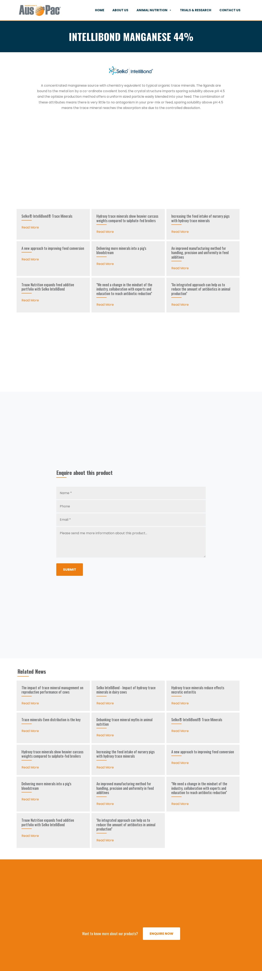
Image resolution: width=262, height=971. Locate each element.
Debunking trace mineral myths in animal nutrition (124, 722)
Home (99, 10)
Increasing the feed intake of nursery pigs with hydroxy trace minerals (200, 218)
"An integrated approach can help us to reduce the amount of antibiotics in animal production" (200, 289)
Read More (30, 227)
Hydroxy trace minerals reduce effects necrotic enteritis (197, 690)
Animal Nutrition (152, 10)
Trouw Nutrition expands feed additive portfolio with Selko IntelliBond (47, 287)
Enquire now (161, 933)
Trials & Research (195, 10)
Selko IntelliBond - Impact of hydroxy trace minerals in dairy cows (126, 690)
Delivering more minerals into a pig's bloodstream (121, 250)
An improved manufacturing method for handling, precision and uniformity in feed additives (200, 253)
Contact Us (230, 10)
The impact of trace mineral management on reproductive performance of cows (52, 690)
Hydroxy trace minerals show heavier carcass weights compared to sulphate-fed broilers (127, 218)
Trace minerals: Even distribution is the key (50, 719)
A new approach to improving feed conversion (52, 248)
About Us (120, 10)
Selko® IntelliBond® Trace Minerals (46, 216)
